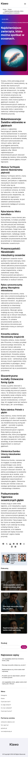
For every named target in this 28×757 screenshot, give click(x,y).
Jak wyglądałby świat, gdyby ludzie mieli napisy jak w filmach (14, 683)
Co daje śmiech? (6, 705)
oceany (20, 22)
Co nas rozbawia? (6, 708)
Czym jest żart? (5, 701)
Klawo (4, 3)
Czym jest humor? (6, 711)
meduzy (15, 22)
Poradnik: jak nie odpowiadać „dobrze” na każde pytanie (13, 676)
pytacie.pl (4, 728)
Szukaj (4, 643)
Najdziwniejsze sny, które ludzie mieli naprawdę (13, 629)
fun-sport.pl (4, 725)
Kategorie (4, 695)
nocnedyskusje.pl (6, 731)
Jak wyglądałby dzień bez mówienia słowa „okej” (13, 586)
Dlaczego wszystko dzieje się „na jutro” (14, 665)
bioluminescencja (7, 22)
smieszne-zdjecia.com (8, 722)
